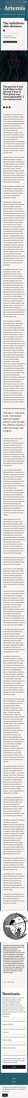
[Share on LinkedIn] (9, 107)
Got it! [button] (5, 1095)
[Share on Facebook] (4, 107)
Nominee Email (6, 1040)
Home (14, 1078)
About (14, 1085)
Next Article (11, 982)
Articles (14, 1081)
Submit (14, 1067)
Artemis (14, 8)
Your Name (5, 1016)
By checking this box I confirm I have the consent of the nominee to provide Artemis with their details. (13, 1060)
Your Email (5, 1032)
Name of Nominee (7, 1024)
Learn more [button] (5, 1091)
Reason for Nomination (9, 1047)
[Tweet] (7, 107)
